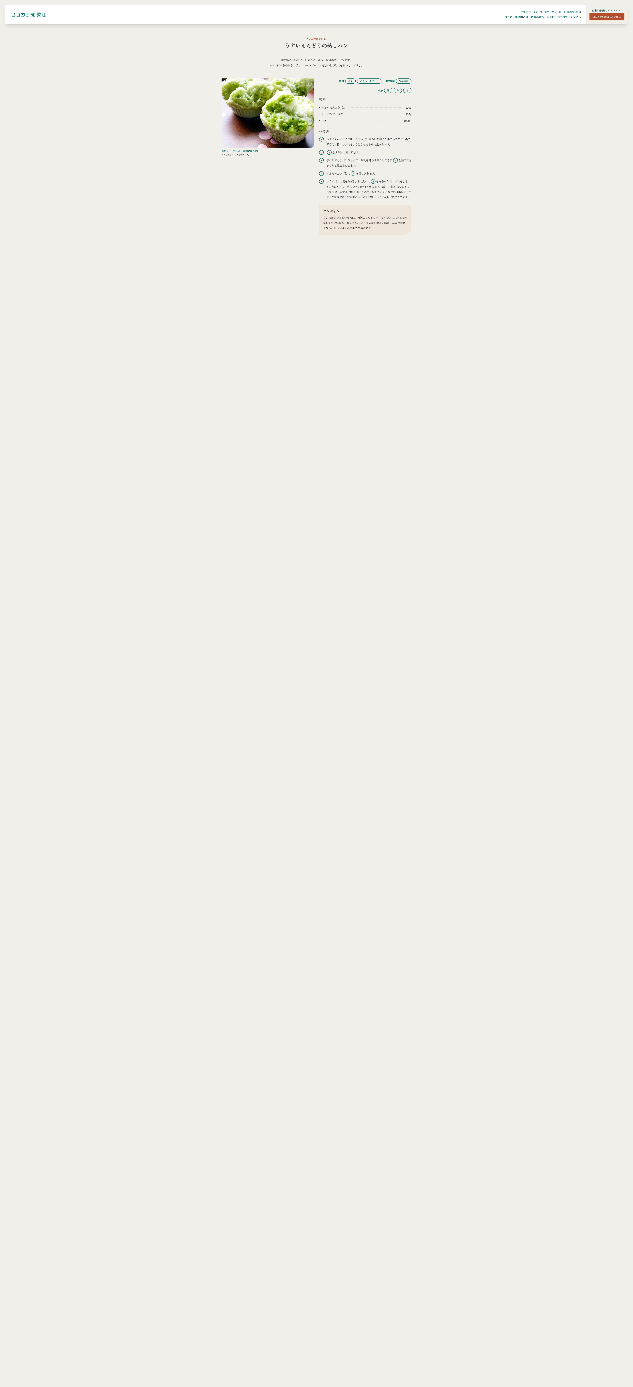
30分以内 (403, 81)
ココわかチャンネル (569, 17)
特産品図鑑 (537, 17)
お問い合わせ (571, 12)
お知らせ (526, 12)
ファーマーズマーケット (545, 12)
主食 (350, 81)
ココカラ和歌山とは (516, 17)
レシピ (551, 17)
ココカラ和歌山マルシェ (605, 16)
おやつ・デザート (369, 81)
